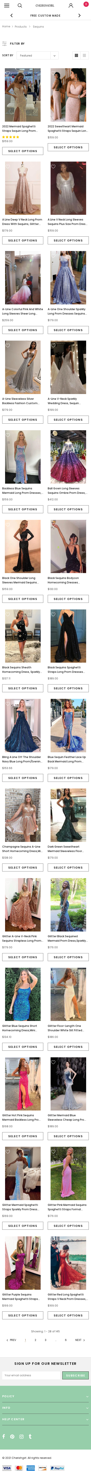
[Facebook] (3, 1436)
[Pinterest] (12, 1436)
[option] (45, 15)
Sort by (7, 55)
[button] (11, 137)
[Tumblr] (30, 1436)
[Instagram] (21, 1436)
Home (6, 26)
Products (21, 26)
